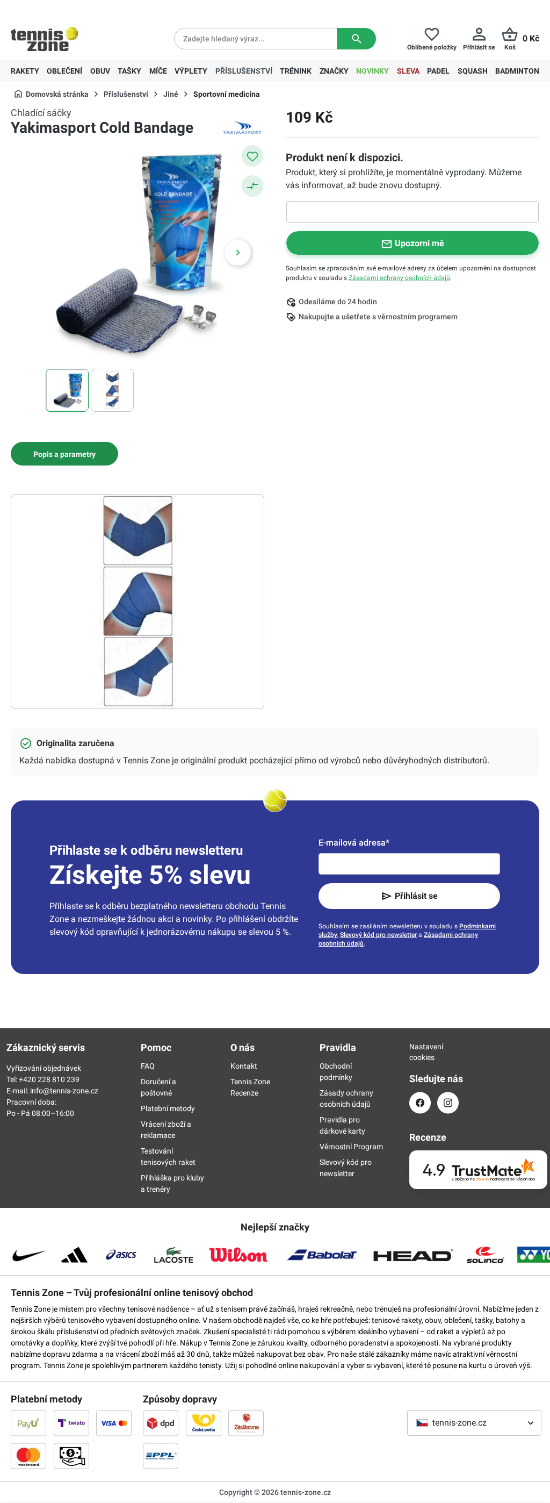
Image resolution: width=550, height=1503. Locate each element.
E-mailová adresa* (354, 843)
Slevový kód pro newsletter (378, 935)
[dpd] (160, 1423)
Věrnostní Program (351, 1146)
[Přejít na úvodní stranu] (44, 38)
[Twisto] (71, 1423)
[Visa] (114, 1423)
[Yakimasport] (242, 128)
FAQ (148, 1066)
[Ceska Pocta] (203, 1423)
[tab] (64, 454)
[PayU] (28, 1423)
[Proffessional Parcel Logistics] (160, 1456)
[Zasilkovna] (246, 1423)
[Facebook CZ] (420, 1103)
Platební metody (168, 1108)
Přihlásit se (416, 896)
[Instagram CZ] (448, 1103)
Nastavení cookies (420, 1052)
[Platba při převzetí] (71, 1456)
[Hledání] (356, 38)
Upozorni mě (419, 243)
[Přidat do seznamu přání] (252, 156)
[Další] (238, 253)
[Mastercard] (28, 1456)
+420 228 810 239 (79, 8)
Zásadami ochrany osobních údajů (399, 278)
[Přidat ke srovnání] (252, 186)
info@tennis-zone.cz (64, 1090)
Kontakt (243, 1066)
